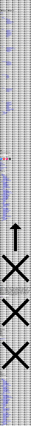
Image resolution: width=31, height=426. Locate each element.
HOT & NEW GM (8, 102)
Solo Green (7, 90)
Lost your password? (2, 338)
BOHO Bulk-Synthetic (6, 184)
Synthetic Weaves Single (6, 205)
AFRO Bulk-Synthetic (9, 33)
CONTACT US (2, 168)
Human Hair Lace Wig (9, 50)
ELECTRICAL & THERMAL (10, 109)
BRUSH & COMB (8, 107)
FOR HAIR (7, 103)
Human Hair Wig (8, 49)
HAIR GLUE (8, 105)
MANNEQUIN (5, 215)
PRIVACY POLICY (2, 164)
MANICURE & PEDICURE (7, 414)
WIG (2, 46)
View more (1, 296)
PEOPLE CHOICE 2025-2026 (7, 180)
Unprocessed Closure (5, 401)
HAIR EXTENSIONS (4, 74)
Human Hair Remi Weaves (9, 88)
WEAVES (3, 203)
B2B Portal (4, 113)
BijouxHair (1, 12)
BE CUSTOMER (5, 112)
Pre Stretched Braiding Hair (6, 187)
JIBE (7, 18)
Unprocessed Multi (8, 62)
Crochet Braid (8, 35)
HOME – (3, 174)
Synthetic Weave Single (9, 64)
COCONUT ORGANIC (9, 21)
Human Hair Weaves (8, 89)
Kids (7, 36)
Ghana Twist (4, 188)
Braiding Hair (8, 30)
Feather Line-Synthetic (6, 390)
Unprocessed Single (8, 63)
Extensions (4, 199)
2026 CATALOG (8, 22)
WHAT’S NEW (8, 19)
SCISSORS (7, 108)
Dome (4, 202)
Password (1, 334)
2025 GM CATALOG (9, 23)
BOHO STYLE (8, 20)
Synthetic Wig (8, 51)
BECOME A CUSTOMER (3, 167)
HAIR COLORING (8, 104)
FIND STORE (5, 423)
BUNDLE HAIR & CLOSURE (6, 61)
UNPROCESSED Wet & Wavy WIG (10, 48)
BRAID (3, 29)
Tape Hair (7, 76)
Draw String (7, 77)
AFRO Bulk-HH (8, 32)
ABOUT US (1, 163)
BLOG (3, 114)
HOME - (3, 17)
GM (2, 101)
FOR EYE (4, 417)
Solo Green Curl (8, 91)
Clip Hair (7, 75)
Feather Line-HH (5, 185)
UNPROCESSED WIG (6, 192)
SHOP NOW (3, 111)
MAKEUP (4, 419)
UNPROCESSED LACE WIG (10, 47)
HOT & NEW (5, 381)
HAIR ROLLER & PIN (6, 211)
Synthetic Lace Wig (5, 194)
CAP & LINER (8, 110)
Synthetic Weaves (5, 196)
